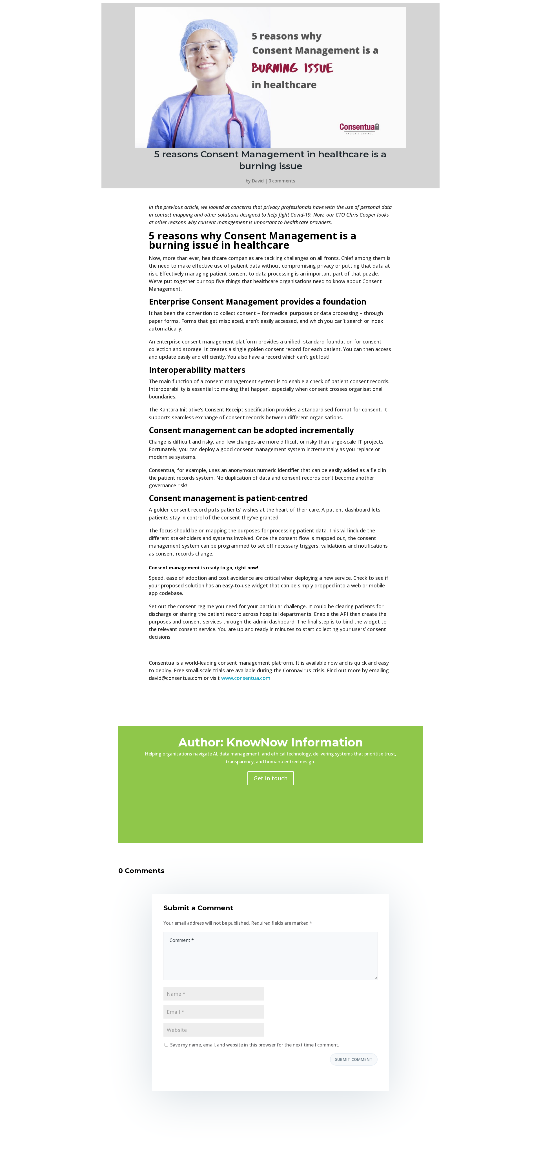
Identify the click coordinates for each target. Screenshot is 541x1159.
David (258, 181)
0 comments (282, 181)
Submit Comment (354, 1059)
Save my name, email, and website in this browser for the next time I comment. (254, 1045)
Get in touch (271, 778)
